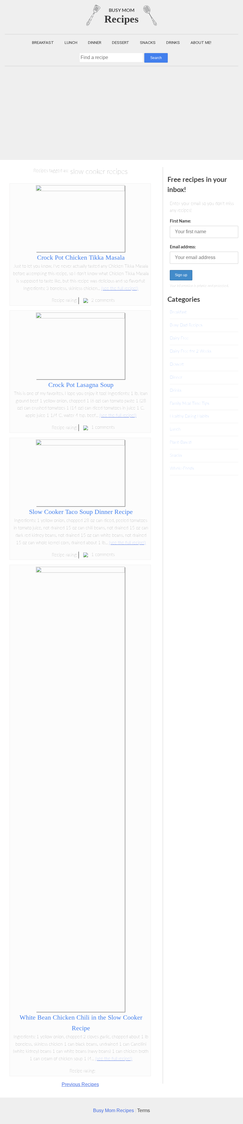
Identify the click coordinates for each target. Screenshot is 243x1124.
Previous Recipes (80, 1084)
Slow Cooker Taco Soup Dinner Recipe (81, 511)
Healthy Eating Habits (189, 416)
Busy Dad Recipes (186, 325)
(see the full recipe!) (119, 288)
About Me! (201, 42)
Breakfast (43, 42)
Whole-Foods (182, 468)
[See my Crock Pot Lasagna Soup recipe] (80, 316)
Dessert (120, 42)
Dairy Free (179, 338)
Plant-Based (180, 442)
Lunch (71, 42)
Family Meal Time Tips (189, 403)
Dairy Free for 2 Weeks (190, 351)
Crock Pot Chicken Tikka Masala (81, 257)
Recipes (121, 19)
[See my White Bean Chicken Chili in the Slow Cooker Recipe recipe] (80, 571)
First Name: (180, 221)
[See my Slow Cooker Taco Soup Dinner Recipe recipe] (80, 443)
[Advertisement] (121, 110)
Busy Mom (122, 10)
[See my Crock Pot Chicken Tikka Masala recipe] (80, 189)
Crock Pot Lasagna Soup (80, 384)
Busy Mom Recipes (114, 1110)
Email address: (183, 247)
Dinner (94, 42)
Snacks (148, 42)
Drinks (173, 42)
